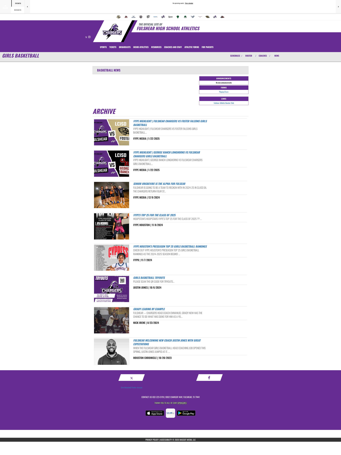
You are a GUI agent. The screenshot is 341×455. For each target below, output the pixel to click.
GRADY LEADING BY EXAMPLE (149, 309)
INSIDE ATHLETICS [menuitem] (141, 47)
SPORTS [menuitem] (103, 47)
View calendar (189, 3)
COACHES (263, 55)
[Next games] (338, 6)
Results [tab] (17, 10)
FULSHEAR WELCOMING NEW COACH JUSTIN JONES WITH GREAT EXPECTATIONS (166, 342)
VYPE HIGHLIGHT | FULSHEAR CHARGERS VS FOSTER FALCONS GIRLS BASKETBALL (170, 123)
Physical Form (223, 91)
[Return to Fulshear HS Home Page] (112, 31)
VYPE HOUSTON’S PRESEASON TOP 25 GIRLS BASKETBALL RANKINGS (170, 246)
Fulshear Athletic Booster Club (224, 103)
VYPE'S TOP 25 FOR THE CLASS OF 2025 (154, 215)
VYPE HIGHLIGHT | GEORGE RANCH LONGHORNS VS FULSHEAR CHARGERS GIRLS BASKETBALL (166, 154)
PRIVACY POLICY (152, 439)
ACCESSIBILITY (166, 439)
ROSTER (248, 55)
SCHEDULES (235, 55)
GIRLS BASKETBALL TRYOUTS (149, 278)
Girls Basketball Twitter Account (131, 387)
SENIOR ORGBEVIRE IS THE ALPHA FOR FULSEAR (159, 184)
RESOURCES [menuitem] (156, 47)
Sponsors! (182, 403)
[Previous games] (27, 6)
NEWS (276, 55)
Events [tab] (18, 3)
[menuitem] (118, 17)
